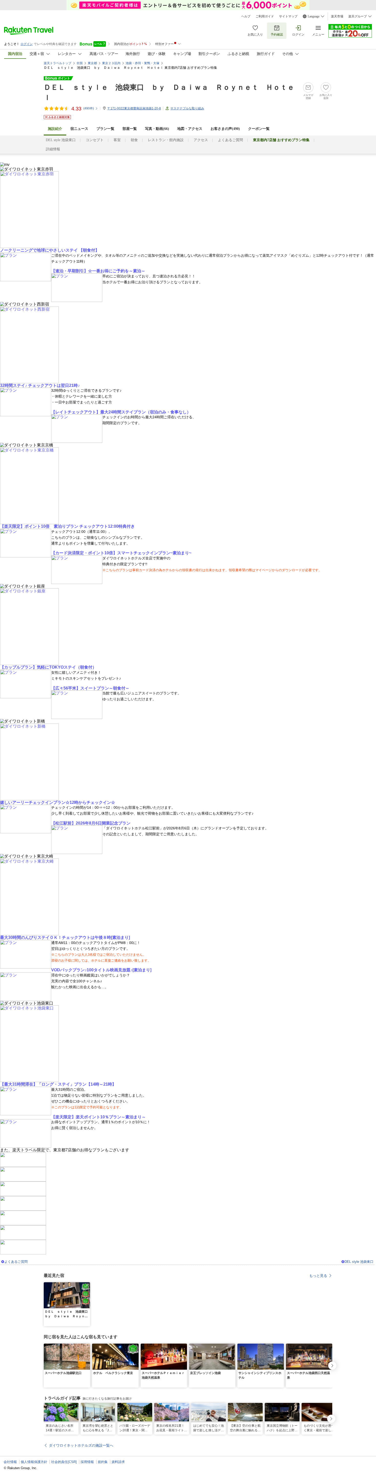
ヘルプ (245, 16)
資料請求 (118, 1462)
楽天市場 (337, 16)
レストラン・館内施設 (166, 140)
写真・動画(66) (157, 129)
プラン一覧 (105, 129)
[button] (87, 1285)
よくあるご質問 (230, 140)
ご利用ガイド (265, 16)
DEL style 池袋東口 (61, 140)
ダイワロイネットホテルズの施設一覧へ (81, 1445)
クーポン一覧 (259, 129)
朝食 (134, 140)
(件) (88, 108)
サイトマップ (288, 16)
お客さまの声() (225, 129)
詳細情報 (53, 149)
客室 (117, 140)
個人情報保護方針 (34, 1462)
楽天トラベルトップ (57, 63)
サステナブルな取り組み (187, 108)
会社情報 (10, 1462)
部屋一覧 (130, 129)
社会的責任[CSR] (64, 1462)
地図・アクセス (189, 129)
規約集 (103, 1462)
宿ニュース (79, 129)
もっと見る (318, 1276)
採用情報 (87, 1462)
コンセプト (95, 140)
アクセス (201, 140)
